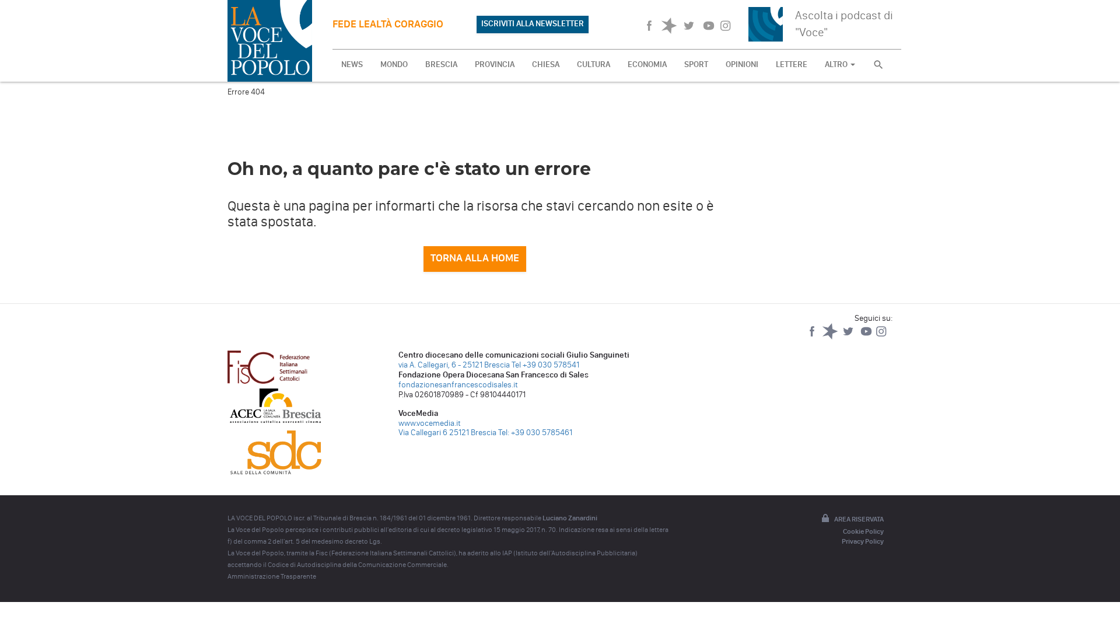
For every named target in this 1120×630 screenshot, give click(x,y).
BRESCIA (441, 64)
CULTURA (593, 64)
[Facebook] (813, 337)
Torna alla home (474, 257)
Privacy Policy (863, 541)
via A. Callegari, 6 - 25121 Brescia (454, 365)
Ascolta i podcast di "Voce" (844, 23)
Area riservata (859, 519)
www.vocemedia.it (429, 423)
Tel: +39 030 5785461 (535, 433)
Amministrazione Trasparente (272, 576)
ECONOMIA (647, 64)
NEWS (352, 64)
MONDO (394, 64)
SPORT (696, 64)
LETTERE (791, 64)
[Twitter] (849, 337)
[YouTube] (867, 337)
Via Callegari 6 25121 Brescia (447, 433)
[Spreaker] (831, 337)
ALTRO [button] (837, 64)
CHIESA (545, 64)
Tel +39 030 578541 (545, 365)
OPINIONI (742, 64)
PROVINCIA (494, 64)
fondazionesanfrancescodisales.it (458, 385)
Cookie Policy (863, 531)
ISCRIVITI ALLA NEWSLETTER (532, 24)
